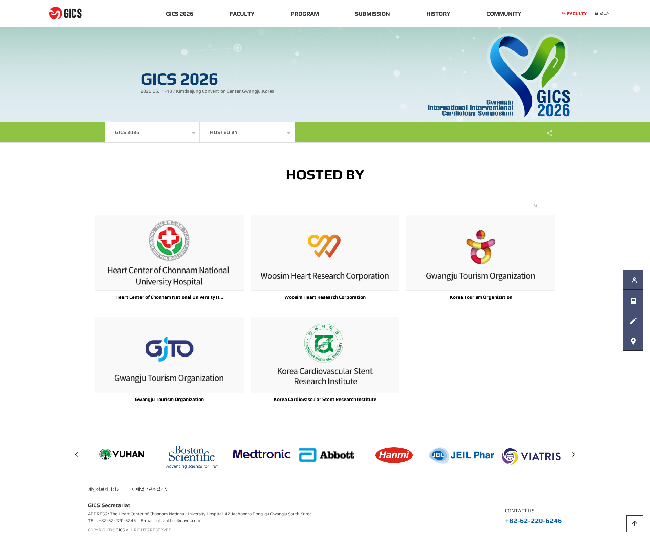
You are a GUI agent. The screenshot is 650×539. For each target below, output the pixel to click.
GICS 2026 (179, 13)
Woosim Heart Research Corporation (325, 297)
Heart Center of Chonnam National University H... (169, 297)
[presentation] (76, 454)
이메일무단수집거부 (150, 489)
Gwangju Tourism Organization (169, 399)
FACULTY (242, 13)
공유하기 (546, 133)
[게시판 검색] (535, 205)
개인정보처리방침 (104, 489)
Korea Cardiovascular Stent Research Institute (325, 399)
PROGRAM (305, 13)
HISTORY (438, 13)
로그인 (605, 13)
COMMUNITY (503, 13)
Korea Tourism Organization (481, 297)
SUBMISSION (372, 13)
